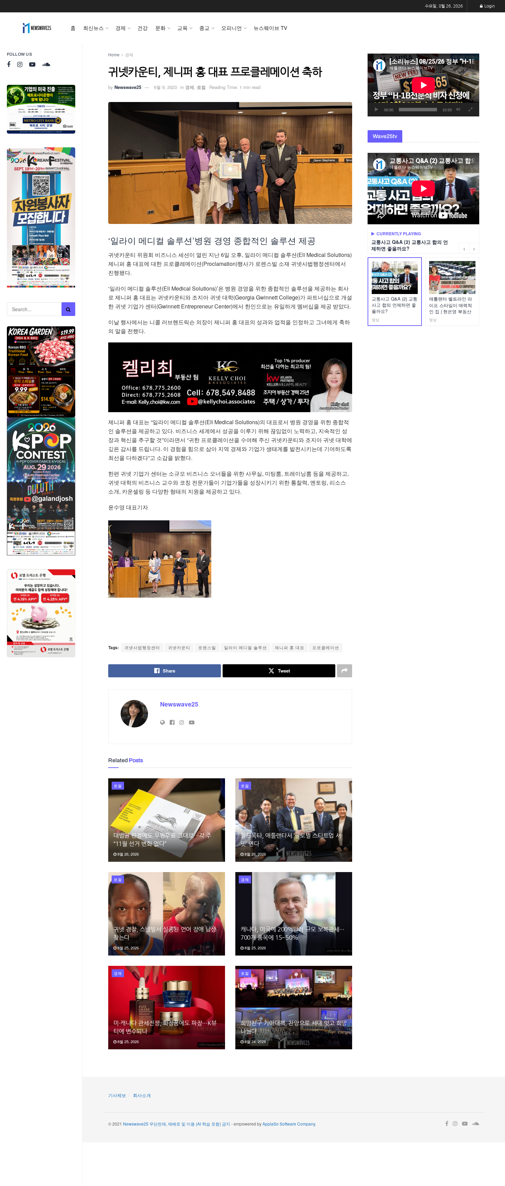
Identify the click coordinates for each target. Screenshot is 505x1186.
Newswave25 (127, 87)
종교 (204, 27)
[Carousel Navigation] (469, 248)
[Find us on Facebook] (8, 64)
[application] (423, 85)
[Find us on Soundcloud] (46, 64)
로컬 (201, 87)
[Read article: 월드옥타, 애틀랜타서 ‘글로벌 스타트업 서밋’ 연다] (293, 820)
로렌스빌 (207, 647)
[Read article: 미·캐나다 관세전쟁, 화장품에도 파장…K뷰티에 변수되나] (166, 1007)
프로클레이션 (325, 647)
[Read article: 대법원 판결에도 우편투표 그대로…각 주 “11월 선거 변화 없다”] (166, 820)
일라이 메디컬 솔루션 (245, 647)
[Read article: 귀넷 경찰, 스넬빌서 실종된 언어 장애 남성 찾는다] (166, 914)
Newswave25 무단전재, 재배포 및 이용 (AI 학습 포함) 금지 (176, 1124)
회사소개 (142, 1095)
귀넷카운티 (179, 647)
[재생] (376, 109)
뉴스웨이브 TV (270, 27)
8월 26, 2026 (127, 854)
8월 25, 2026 (127, 947)
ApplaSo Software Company (288, 1124)
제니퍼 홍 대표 (289, 647)
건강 (142, 27)
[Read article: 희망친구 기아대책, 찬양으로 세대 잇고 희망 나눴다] (293, 1007)
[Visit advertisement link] (41, 109)
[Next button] (474, 248)
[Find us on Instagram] (19, 64)
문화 (160, 27)
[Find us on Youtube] (32, 64)
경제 (120, 27)
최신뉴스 (93, 27)
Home (114, 54)
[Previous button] (464, 248)
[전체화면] (470, 109)
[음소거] (458, 109)
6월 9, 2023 (165, 87)
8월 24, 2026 (255, 1041)
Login (489, 6)
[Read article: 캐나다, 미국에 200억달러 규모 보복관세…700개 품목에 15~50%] (293, 914)
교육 (182, 27)
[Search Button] (68, 309)
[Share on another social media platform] (344, 670)
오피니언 (231, 27)
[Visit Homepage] (36, 28)
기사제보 (117, 1095)
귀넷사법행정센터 (142, 647)
